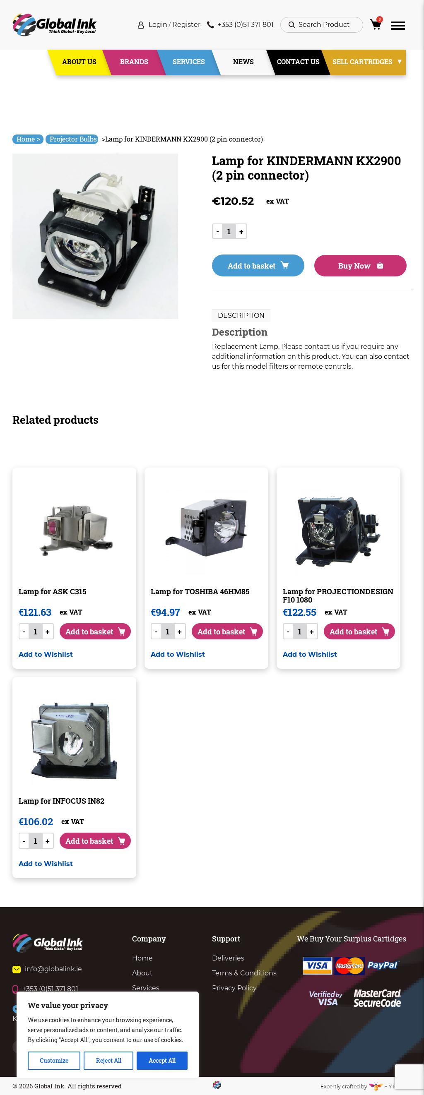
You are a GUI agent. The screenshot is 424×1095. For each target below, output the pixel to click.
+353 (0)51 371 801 (246, 25)
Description (241, 315)
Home (28, 138)
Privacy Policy (234, 988)
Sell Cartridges (362, 61)
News (243, 61)
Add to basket (251, 266)
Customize (54, 1060)
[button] (46, 654)
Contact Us (298, 61)
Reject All (108, 1060)
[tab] (241, 316)
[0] (377, 27)
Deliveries (228, 958)
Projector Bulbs (73, 138)
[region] (108, 1035)
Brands (134, 61)
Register (186, 25)
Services (189, 61)
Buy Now (355, 266)
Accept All (162, 1060)
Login (158, 25)
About (142, 973)
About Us (79, 61)
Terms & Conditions (244, 973)
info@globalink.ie (53, 969)
